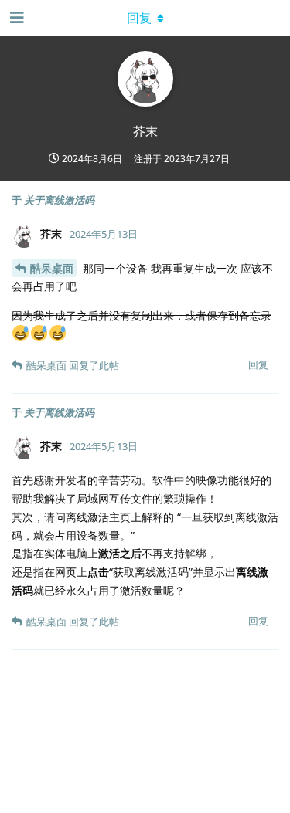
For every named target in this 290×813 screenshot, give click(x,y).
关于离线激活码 (59, 200)
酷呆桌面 (51, 268)
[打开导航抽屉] (15, 18)
